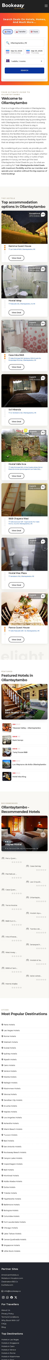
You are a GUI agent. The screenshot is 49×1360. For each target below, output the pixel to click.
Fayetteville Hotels (12, 1199)
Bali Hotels (8, 1170)
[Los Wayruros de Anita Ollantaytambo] (6, 764)
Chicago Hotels (10, 1228)
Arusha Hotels (10, 1106)
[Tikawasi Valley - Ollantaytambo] (6, 727)
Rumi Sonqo (17, 740)
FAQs (3, 1324)
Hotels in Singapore (10, 1343)
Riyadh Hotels (10, 1059)
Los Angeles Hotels (12, 1117)
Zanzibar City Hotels (12, 1100)
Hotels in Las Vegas (10, 1339)
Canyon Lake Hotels (12, 1158)
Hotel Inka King (19, 777)
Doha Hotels (9, 1187)
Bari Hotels (8, 1141)
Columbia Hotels (11, 1216)
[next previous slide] (6, 702)
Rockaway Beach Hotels (14, 1152)
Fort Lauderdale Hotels (14, 1222)
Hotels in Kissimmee (10, 1356)
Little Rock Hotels (11, 1251)
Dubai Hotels (9, 1048)
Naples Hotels (10, 1112)
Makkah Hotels (10, 1042)
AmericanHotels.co (10, 1275)
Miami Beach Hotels (12, 1129)
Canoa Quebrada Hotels (14, 1239)
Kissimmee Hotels (11, 1088)
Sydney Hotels (10, 1054)
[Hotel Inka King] (6, 776)
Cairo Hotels (9, 1065)
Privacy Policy (7, 1313)
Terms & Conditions (10, 1317)
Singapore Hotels (11, 1245)
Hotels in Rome (8, 1353)
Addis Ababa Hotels (12, 1181)
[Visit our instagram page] (3, 1298)
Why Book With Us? (10, 1320)
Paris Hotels (9, 1024)
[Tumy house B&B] (6, 752)
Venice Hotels (10, 1071)
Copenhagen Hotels (12, 1164)
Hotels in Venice (8, 1350)
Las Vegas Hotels (11, 1030)
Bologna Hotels (10, 1210)
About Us (5, 1310)
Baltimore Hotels (11, 1204)
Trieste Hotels (10, 1193)
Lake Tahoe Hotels (12, 1234)
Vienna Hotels (10, 1094)
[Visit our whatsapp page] (7, 1298)
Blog (3, 1327)
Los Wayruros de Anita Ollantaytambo (29, 764)
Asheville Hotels (11, 1123)
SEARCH (24, 70)
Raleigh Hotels (10, 1083)
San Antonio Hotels (12, 1146)
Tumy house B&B (19, 752)
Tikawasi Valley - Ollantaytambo (26, 728)
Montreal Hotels (11, 1175)
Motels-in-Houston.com (12, 1278)
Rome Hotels (9, 1036)
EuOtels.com (7, 1285)
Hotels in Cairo (8, 1346)
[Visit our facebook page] (11, 1298)
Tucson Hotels (10, 1135)
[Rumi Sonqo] (6, 740)
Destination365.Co (9, 1281)
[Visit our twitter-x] (16, 1298)
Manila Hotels (9, 1077)
